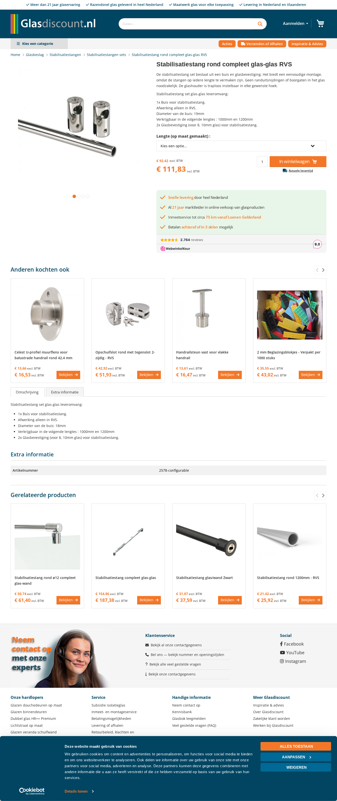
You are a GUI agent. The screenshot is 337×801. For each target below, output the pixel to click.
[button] (73, 195)
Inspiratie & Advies (307, 43)
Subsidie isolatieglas (108, 705)
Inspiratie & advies (268, 705)
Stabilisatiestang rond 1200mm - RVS (288, 577)
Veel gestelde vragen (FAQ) (194, 725)
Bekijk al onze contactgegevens (176, 645)
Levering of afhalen (107, 725)
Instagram (295, 661)
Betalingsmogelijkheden (111, 718)
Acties (227, 43)
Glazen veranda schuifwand (34, 732)
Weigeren (296, 767)
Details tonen (76, 791)
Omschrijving (27, 392)
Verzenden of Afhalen (264, 43)
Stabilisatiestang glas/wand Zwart (204, 577)
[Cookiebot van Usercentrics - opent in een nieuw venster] (32, 791)
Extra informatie (64, 392)
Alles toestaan (296, 746)
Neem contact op (186, 705)
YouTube (294, 652)
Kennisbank (182, 711)
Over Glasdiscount (268, 711)
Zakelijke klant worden (271, 718)
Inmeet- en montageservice (114, 711)
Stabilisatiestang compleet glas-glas (125, 577)
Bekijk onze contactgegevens (172, 674)
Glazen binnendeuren (29, 711)
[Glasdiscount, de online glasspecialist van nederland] (54, 14)
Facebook (293, 644)
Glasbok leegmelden (189, 718)
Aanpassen (293, 757)
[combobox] (185, 24)
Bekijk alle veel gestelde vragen (175, 664)
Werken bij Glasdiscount (273, 725)
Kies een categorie (37, 43)
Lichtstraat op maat (27, 725)
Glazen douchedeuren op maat (36, 705)
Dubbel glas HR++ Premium (33, 718)
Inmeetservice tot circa (214, 217)
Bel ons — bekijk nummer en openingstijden (187, 654)
